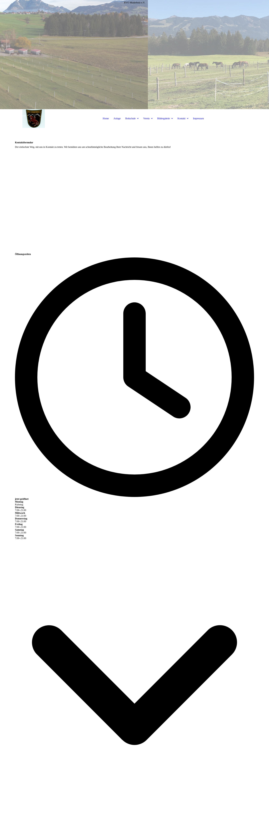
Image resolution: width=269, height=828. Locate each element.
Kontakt (181, 118)
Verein (146, 118)
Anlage (117, 118)
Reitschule (130, 118)
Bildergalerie (163, 118)
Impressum (198, 118)
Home (106, 118)
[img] (134, 54)
